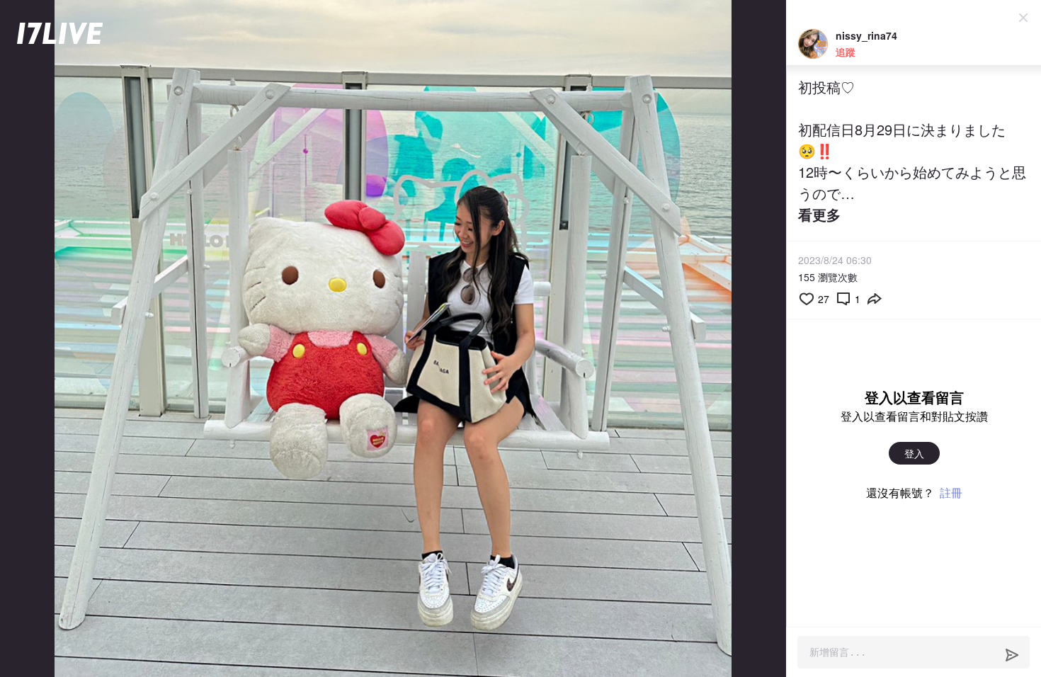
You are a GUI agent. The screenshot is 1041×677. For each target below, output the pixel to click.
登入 (914, 453)
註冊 (951, 492)
